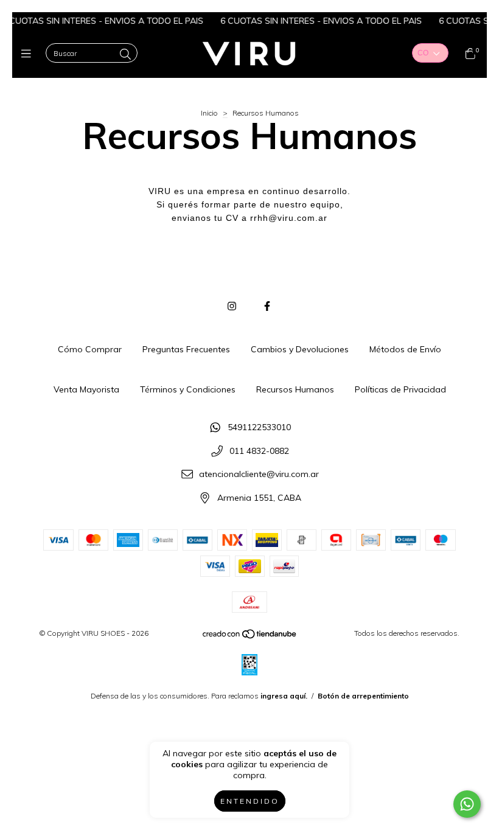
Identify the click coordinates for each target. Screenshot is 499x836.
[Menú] (29, 54)
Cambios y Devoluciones (300, 349)
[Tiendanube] (250, 636)
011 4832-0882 (259, 450)
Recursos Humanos (295, 389)
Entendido (249, 801)
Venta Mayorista (86, 389)
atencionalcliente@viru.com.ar (259, 474)
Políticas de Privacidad (400, 389)
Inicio (209, 112)
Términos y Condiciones (188, 389)
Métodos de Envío (405, 349)
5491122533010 (259, 427)
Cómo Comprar (90, 349)
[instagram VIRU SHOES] (231, 306)
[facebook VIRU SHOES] (267, 306)
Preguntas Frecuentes (186, 349)
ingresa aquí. (283, 695)
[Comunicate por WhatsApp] (467, 804)
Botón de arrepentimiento (363, 695)
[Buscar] (125, 54)
